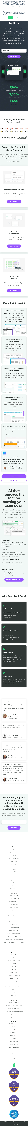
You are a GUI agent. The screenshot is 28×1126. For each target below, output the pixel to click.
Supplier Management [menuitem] (14, 927)
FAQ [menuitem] (14, 993)
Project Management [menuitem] (14, 922)
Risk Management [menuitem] (14, 904)
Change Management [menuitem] (14, 907)
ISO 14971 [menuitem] (14, 1029)
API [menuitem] (14, 883)
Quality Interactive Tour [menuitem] (14, 880)
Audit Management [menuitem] (14, 924)
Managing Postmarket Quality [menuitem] (14, 1014)
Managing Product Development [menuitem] (14, 1005)
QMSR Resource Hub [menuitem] (14, 1024)
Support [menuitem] (14, 855)
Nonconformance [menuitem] (14, 919)
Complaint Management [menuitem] (14, 916)
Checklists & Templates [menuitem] (14, 975)
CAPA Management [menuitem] (14, 913)
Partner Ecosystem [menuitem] (14, 850)
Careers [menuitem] (14, 847)
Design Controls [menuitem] (14, 1044)
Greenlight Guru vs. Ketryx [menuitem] (14, 990)
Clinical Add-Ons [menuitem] (14, 948)
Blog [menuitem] (14, 958)
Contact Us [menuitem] (14, 861)
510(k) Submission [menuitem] (14, 1041)
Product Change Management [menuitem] (14, 933)
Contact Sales (14, 476)
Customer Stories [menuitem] (14, 972)
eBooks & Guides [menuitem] (14, 978)
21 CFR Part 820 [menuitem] (14, 1035)
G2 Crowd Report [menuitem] (14, 984)
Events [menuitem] (14, 969)
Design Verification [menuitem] (14, 1047)
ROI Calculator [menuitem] (14, 955)
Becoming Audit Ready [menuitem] (14, 1008)
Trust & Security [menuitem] (14, 852)
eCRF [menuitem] (14, 1059)
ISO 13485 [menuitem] (14, 1027)
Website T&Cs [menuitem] (14, 864)
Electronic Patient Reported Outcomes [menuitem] (14, 939)
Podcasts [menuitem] (14, 963)
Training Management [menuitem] (14, 910)
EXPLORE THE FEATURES (13, 580)
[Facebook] (10, 1124)
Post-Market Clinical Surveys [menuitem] (14, 945)
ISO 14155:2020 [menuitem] (14, 1032)
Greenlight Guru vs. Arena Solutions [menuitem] (14, 987)
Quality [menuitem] (14, 874)
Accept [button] (10, 17)
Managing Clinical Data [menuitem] (14, 1017)
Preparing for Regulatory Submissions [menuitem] (14, 1011)
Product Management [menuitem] (14, 930)
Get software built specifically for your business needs (12, 613)
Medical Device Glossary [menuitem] (14, 960)
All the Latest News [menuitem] (14, 858)
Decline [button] (17, 17)
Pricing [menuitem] (14, 886)
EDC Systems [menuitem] (14, 1056)
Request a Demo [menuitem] (14, 888)
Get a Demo (14, 480)
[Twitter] (18, 1124)
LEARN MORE (14, 201)
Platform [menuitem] (14, 871)
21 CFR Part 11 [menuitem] (14, 1038)
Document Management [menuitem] (14, 895)
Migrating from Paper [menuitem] (14, 1002)
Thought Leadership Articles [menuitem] (14, 981)
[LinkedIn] (14, 1124)
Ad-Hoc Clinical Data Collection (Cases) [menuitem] (14, 942)
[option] (16, 138)
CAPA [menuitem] (14, 1050)
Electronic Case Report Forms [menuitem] (14, 936)
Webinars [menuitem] (14, 966)
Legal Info (23, 1121)
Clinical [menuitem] (14, 877)
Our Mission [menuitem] (14, 844)
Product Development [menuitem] (14, 898)
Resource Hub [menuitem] (14, 995)
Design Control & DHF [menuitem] (14, 901)
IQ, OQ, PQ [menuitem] (14, 1053)
